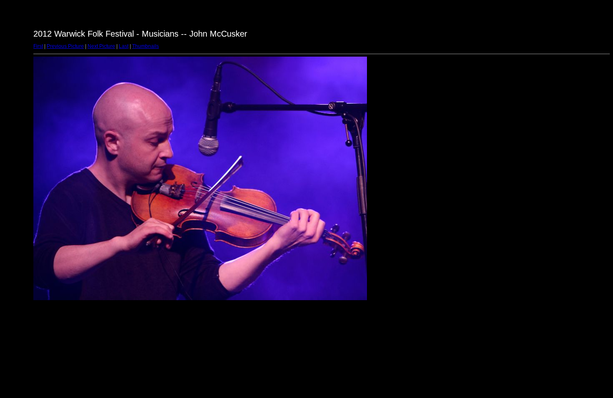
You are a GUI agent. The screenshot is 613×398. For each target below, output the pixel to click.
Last (123, 46)
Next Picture (101, 46)
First (38, 46)
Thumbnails (145, 46)
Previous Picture (65, 46)
